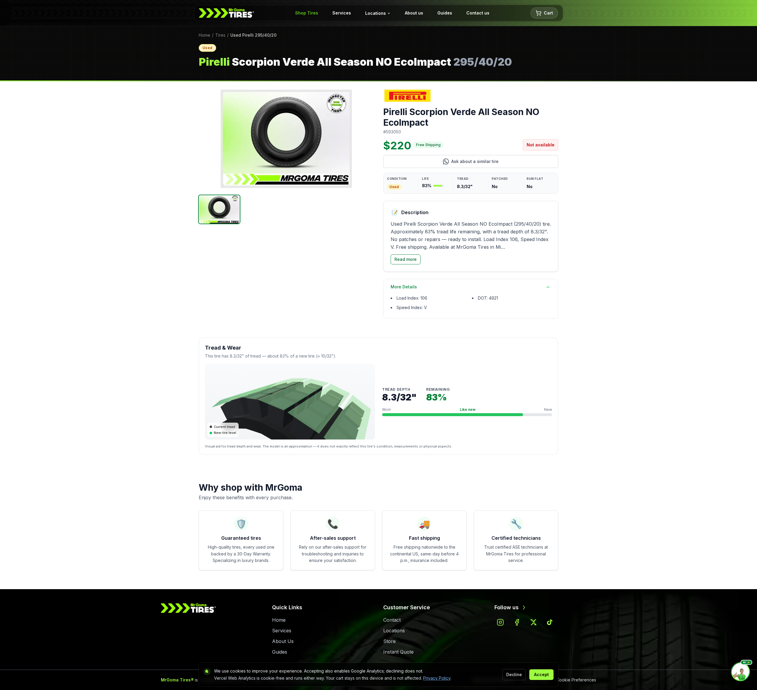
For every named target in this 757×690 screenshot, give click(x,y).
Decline (514, 674)
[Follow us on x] (533, 622)
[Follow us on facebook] (517, 622)
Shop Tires (306, 12)
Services (341, 12)
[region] (286, 139)
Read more (405, 259)
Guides (444, 12)
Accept (541, 674)
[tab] (219, 209)
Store (389, 641)
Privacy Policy (436, 678)
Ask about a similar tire (497, 163)
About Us (283, 641)
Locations (375, 13)
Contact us (477, 12)
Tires (220, 35)
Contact (392, 620)
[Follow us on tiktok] (550, 622)
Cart (548, 12)
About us (414, 12)
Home (204, 35)
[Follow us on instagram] (500, 622)
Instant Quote (398, 652)
